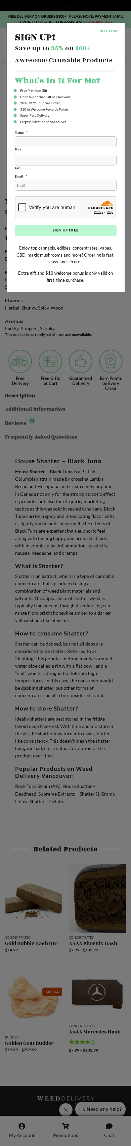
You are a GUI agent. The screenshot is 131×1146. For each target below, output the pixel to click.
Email (21, 176)
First (18, 149)
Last (18, 168)
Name (21, 132)
